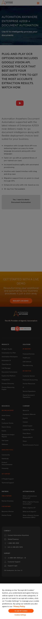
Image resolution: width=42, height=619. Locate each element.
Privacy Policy (19, 606)
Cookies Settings (20, 615)
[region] (21, 601)
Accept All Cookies (21, 611)
